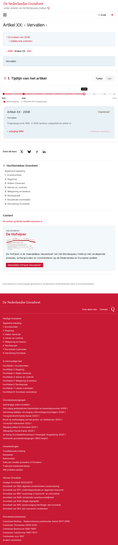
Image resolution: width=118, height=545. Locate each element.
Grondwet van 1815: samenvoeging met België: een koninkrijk (32, 505)
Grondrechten (14, 175)
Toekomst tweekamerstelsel (16, 466)
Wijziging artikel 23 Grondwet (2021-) (20, 427)
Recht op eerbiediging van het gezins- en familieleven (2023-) (32, 419)
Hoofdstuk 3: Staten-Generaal (17, 373)
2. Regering (8, 330)
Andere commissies (12, 540)
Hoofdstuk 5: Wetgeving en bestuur (20, 380)
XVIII (10, 51)
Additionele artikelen (21, 41)
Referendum (9, 458)
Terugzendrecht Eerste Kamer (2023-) (21, 416)
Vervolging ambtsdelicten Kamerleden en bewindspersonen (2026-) (35, 408)
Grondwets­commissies (14, 516)
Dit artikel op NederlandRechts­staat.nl (22, 221)
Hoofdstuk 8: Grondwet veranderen (20, 392)
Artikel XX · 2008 (18, 112)
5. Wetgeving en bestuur (14, 342)
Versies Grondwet (12, 478)
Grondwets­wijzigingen (14, 400)
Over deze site (89, 309)
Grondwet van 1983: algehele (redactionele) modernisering (31, 486)
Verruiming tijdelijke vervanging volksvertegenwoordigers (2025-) (34, 412)
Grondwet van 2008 (19, 37)
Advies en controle (17, 187)
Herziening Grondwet (18, 203)
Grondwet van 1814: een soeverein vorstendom (25, 508)
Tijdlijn (99, 78)
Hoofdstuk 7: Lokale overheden (18, 388)
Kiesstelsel (8, 455)
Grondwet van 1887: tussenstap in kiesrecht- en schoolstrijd (31, 493)
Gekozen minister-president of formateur (22, 462)
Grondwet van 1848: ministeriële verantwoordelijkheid (28, 497)
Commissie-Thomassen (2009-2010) (20, 525)
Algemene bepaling (15, 171)
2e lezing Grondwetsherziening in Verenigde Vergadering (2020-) (34, 434)
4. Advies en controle (13, 338)
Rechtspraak (13, 195)
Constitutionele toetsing (14, 451)
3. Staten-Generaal (12, 334)
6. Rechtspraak (10, 345)
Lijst (109, 78)
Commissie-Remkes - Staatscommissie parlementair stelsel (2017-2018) (36, 521)
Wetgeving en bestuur (18, 191)
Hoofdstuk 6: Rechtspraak (15, 384)
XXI (29, 51)
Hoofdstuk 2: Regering (13, 369)
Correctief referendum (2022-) (17, 423)
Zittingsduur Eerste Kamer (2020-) (19, 431)
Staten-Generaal (16, 183)
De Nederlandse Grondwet (23, 3)
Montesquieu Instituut (36, 8)
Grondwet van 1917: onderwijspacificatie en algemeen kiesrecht (33, 490)
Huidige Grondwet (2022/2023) (18, 482)
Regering (12, 179)
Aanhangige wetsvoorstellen (16, 404)
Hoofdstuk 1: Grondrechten (15, 365)
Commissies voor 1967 (13, 536)
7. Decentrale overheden (15, 349)
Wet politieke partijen (13, 470)
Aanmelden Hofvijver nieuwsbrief (24, 265)
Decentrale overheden (18, 199)
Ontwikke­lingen (11, 446)
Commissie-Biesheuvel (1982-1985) (19, 529)
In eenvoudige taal (12, 361)
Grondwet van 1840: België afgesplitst (21, 501)
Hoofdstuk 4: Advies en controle (18, 377)
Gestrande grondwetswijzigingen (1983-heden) (25, 438)
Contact (104, 309)
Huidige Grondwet (12, 318)
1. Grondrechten (10, 327)
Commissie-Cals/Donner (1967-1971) (20, 532)
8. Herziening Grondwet (14, 353)
